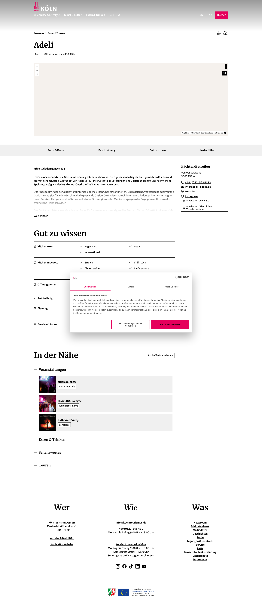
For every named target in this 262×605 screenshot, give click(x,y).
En (201, 15)
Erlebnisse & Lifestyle (47, 15)
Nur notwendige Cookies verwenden (130, 324)
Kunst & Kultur (73, 15)
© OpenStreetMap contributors (211, 133)
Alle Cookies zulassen (170, 325)
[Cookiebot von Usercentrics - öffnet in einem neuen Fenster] (177, 278)
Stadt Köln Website (61, 544)
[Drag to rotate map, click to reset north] (37, 74)
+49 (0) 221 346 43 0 (131, 528)
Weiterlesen (41, 215)
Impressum (200, 559)
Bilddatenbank (200, 526)
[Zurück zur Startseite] (131, 6)
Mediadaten (200, 530)
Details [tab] (131, 287)
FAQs (200, 548)
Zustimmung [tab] (90, 287)
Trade (200, 537)
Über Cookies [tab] (171, 287)
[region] (131, 99)
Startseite (39, 33)
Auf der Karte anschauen (160, 355)
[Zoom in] (37, 66)
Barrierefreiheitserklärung (200, 552)
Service (200, 544)
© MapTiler (194, 133)
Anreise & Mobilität (62, 538)
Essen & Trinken (95, 15)
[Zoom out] (37, 70)
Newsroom (200, 522)
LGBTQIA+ (115, 15)
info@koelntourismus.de (131, 522)
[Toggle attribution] (225, 132)
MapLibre (185, 133)
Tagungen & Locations (200, 541)
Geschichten (200, 533)
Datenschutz (200, 555)
